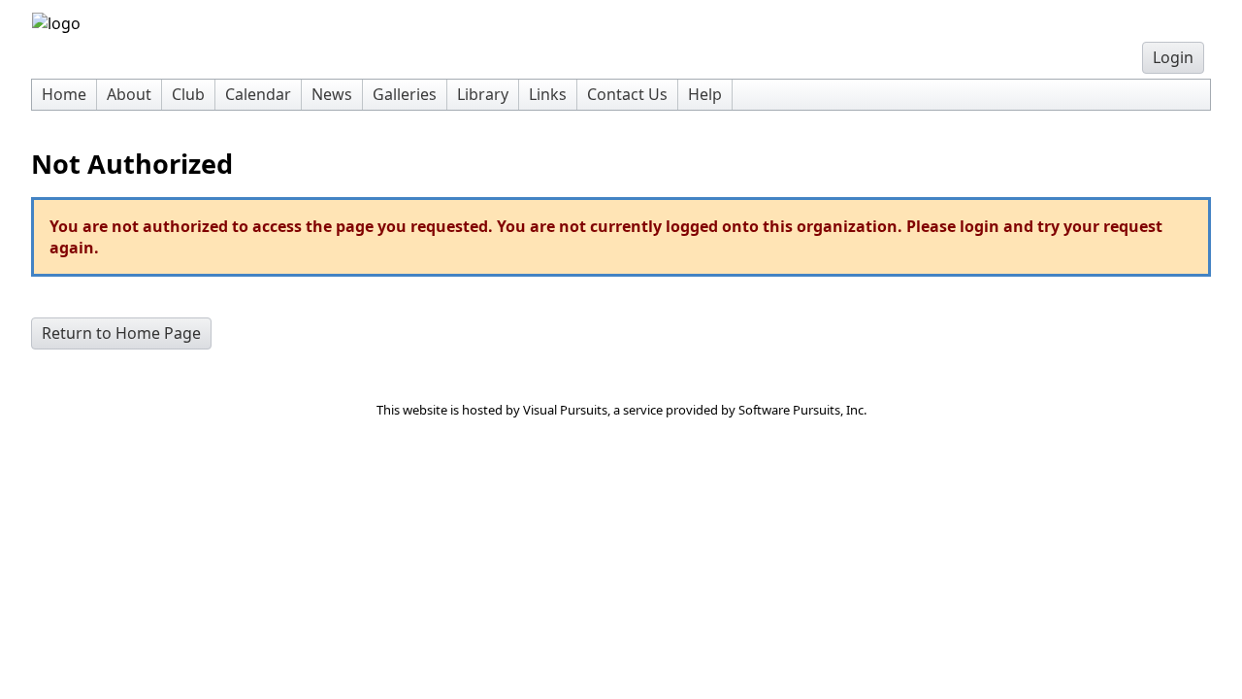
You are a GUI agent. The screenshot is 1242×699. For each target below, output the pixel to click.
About (129, 94)
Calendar (258, 94)
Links (548, 94)
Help (705, 94)
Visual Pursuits (565, 409)
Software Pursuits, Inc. (802, 409)
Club (188, 94)
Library (482, 94)
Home (64, 94)
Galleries (405, 94)
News (331, 94)
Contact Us (627, 94)
